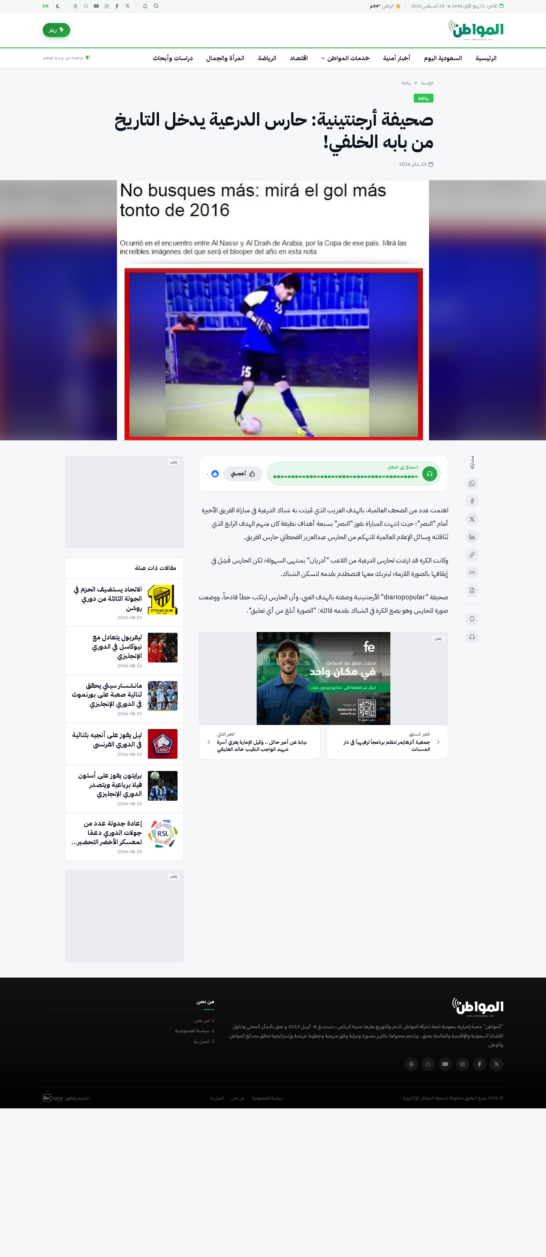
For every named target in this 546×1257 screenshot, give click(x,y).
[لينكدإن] (472, 537)
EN (46, 6)
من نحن (202, 1020)
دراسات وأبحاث (173, 58)
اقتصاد (299, 58)
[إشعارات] (145, 6)
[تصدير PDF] (472, 590)
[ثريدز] (75, 6)
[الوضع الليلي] (58, 6)
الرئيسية (486, 58)
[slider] (345, 477)
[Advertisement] (124, 502)
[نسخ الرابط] (472, 554)
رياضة (406, 83)
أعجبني (238, 473)
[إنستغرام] (106, 6)
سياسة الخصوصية (192, 1030)
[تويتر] (127, 6)
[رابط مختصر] (472, 572)
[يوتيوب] (96, 6)
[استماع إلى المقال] (472, 637)
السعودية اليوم (443, 58)
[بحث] (156, 6)
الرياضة (267, 58)
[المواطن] (476, 30)
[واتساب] (472, 483)
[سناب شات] (86, 6)
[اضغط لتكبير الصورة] (273, 310)
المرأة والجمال (225, 58)
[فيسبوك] (117, 6)
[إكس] (472, 519)
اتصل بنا (201, 1041)
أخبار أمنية (396, 58)
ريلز (53, 30)
